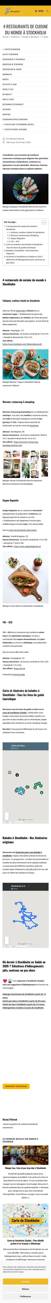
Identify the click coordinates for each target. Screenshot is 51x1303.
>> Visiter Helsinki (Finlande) (15, 129)
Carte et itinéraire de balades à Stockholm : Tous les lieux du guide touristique (24, 246)
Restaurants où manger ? (13, 104)
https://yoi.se (19, 668)
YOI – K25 (15, 241)
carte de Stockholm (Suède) (15, 713)
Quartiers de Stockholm (13, 64)
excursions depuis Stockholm (15, 119)
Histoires (7, 109)
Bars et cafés (8, 99)
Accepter (25, 1281)
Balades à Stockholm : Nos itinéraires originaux (22, 252)
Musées (6, 79)
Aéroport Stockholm (16, 1086)
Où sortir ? (7, 94)
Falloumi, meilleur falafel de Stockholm (27, 232)
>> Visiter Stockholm (11, 49)
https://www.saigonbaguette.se (27, 546)
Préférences (25, 1296)
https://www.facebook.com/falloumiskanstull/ (22, 344)
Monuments (7, 74)
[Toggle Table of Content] (42, 222)
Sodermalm (20, 311)
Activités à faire (10, 84)
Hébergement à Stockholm (14, 59)
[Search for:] (46, 11)
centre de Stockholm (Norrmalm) (23, 530)
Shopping (6, 114)
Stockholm (34, 426)
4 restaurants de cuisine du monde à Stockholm (21, 227)
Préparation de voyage (12, 69)
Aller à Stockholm (10, 54)
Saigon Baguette (18, 238)
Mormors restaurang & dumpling (24, 235)
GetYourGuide (19, 674)
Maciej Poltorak (17, 139)
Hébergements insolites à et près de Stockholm (23, 1008)
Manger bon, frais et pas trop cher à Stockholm (25, 1167)
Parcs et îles (8, 89)
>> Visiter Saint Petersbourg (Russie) (18, 124)
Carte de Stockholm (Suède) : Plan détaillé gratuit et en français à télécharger (25, 1242)
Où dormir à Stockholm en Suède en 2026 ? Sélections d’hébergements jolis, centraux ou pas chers (25, 260)
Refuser (25, 1289)
